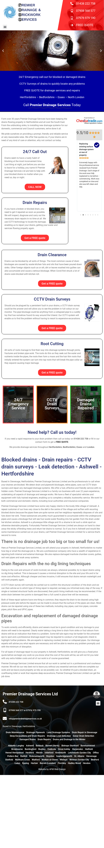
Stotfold (9, 759)
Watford (36, 759)
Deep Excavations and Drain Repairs (27, 736)
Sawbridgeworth (64, 756)
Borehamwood (88, 745)
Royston (50, 756)
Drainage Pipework (35, 732)
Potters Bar (12, 756)
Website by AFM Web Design (52, 769)
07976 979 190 (85, 18)
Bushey (42, 749)
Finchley (62, 763)
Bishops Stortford (70, 745)
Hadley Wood (74, 763)
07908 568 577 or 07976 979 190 (25, 710)
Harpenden (77, 749)
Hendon (86, 763)
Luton (17, 763)
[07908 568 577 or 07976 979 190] (5, 710)
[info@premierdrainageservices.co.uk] (5, 718)
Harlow (34, 763)
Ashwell (30, 745)
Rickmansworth (36, 756)
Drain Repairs (44, 739)
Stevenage (91, 756)
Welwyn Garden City (79, 759)
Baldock (39, 745)
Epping (25, 763)
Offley (96, 752)
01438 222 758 (85, 3)
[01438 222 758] (5, 702)
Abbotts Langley (16, 745)
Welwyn (63, 759)
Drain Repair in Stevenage (84, 732)
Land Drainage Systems (58, 732)
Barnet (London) (48, 763)
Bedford (95, 759)
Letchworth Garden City (79, 752)
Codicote (52, 749)
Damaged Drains (28, 739)
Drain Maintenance (15, 732)
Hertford (30, 752)
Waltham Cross (22, 759)
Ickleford (49, 752)
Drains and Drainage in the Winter (69, 739)
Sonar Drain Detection (83, 736)
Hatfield (89, 749)
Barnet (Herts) (52, 745)
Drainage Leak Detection (59, 736)
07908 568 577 (85, 10)
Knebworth (60, 752)
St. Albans (79, 756)
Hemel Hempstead (14, 752)
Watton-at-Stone (50, 759)
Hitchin (39, 752)
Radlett (23, 756)
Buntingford (30, 749)
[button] (5, 27)
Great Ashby (64, 749)
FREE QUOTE (84, 25)
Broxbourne (17, 749)
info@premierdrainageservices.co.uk (25, 718)
